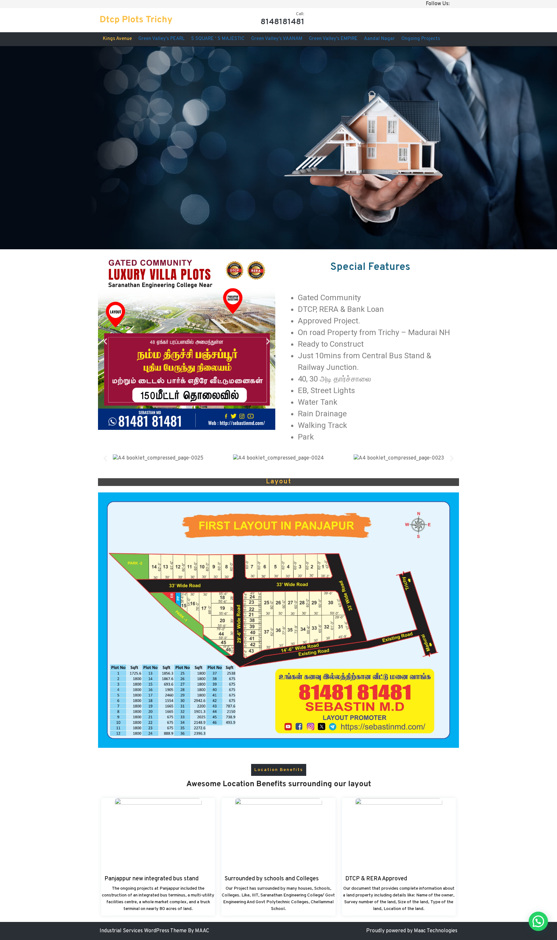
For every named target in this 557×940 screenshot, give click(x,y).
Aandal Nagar (379, 39)
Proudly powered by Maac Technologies (411, 931)
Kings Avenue (117, 39)
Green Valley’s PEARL (161, 39)
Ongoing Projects (420, 39)
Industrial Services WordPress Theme (144, 931)
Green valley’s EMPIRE (333, 39)
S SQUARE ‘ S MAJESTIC (218, 39)
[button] (105, 341)
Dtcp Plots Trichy (136, 20)
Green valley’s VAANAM (276, 39)
